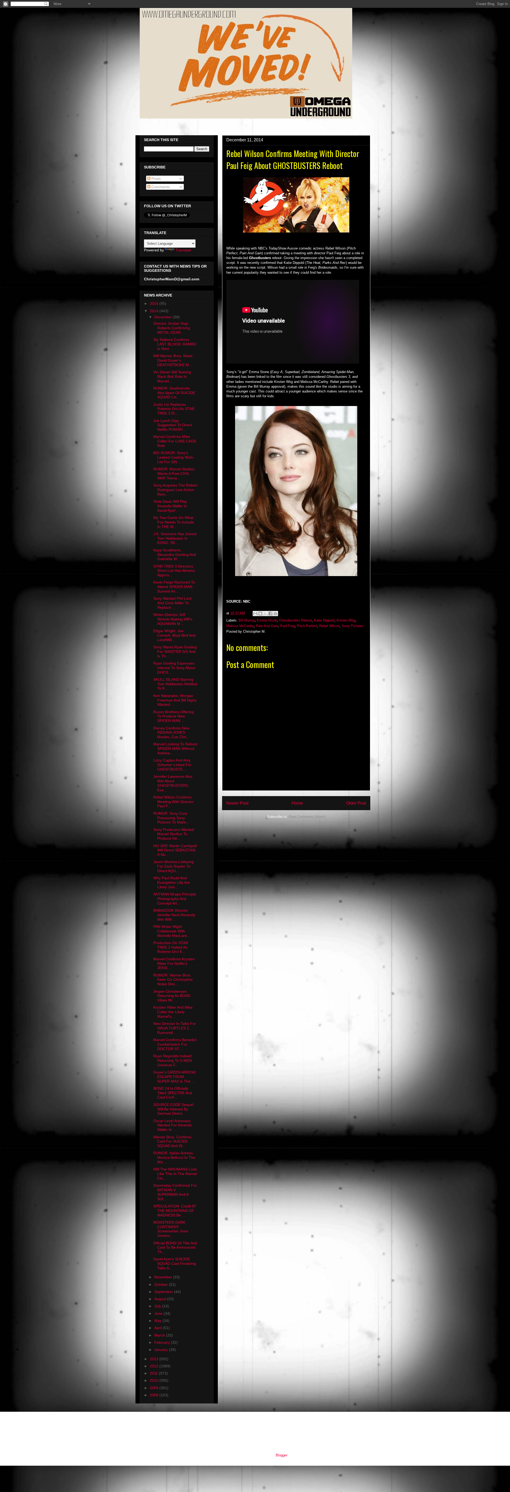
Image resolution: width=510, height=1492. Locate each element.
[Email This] (255, 613)
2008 (154, 1395)
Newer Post (237, 803)
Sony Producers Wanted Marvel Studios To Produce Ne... (173, 834)
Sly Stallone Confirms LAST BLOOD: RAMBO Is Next (174, 344)
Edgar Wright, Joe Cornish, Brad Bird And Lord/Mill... (174, 635)
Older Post (356, 803)
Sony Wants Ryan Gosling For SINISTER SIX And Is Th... (175, 651)
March (160, 1335)
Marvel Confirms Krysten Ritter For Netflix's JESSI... (174, 963)
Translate (183, 250)
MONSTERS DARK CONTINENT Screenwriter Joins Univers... (170, 1229)
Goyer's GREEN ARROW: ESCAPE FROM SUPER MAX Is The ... (174, 1076)
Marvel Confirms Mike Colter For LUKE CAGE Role (174, 441)
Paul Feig (287, 626)
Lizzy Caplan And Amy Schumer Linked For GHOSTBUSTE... (172, 764)
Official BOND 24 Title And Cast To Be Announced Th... (175, 1247)
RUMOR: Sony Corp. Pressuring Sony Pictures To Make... (171, 818)
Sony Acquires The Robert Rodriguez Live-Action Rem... (175, 489)
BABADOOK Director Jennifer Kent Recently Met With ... (174, 915)
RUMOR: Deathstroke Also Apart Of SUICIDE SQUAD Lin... (174, 392)
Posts (155, 178)
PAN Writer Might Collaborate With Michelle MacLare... (171, 931)
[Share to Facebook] (270, 613)
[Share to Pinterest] (275, 613)
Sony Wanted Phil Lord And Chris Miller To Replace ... (172, 603)
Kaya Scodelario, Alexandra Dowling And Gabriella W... (174, 554)
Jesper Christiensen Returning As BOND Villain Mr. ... (171, 996)
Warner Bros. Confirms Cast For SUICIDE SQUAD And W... (172, 1141)
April (158, 1328)
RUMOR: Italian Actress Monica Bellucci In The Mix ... (174, 1157)
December (163, 317)
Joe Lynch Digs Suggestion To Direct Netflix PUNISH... (172, 425)
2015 (154, 303)
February (162, 1342)
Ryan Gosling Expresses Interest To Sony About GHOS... (174, 667)
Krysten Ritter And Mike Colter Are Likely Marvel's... (173, 1011)
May (158, 1320)
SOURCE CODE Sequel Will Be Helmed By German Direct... (173, 1109)
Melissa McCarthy (240, 626)
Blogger (281, 1455)
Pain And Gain (267, 626)
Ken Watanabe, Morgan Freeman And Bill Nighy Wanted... (175, 700)
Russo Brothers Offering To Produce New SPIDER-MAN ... (173, 716)
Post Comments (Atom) (307, 817)
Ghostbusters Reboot (295, 620)
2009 (154, 1388)
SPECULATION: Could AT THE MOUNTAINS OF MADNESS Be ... (174, 1210)
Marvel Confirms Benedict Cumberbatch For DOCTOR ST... (175, 1044)
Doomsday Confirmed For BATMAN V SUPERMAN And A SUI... (175, 1192)
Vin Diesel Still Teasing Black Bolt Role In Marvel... (172, 376)
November (163, 1277)
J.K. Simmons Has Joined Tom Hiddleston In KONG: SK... (174, 538)
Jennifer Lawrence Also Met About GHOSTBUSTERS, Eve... (172, 783)
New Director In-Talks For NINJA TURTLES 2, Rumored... (174, 1028)
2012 (154, 1366)
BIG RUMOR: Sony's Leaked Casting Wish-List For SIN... (173, 457)
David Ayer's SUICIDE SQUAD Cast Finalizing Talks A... (174, 1263)
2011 (154, 1373)
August (160, 1299)
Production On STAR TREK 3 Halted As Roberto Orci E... (170, 947)
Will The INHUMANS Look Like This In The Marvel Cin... (175, 1173)
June (159, 1313)
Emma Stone (267, 620)
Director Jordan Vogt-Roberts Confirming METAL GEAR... (171, 328)
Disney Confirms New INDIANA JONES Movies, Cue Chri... (171, 732)
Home (297, 803)
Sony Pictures (352, 626)
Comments (160, 187)
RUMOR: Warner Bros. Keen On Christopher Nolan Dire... (173, 979)
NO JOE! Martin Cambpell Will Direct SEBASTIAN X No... (175, 850)
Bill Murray (247, 620)
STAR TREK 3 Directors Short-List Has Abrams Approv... (174, 570)
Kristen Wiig (346, 620)
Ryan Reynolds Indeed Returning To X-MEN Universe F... (172, 1060)
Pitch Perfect (307, 626)
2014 (154, 311)
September (164, 1292)
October (161, 1284)
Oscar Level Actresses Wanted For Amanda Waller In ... (172, 1125)
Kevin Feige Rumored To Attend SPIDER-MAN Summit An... (174, 586)
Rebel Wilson (329, 626)
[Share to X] (265, 613)
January (161, 1349)
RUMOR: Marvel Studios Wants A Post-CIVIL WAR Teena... (173, 473)
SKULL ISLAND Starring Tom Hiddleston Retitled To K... (175, 684)
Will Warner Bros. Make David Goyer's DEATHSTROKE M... (173, 360)
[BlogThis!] (260, 613)
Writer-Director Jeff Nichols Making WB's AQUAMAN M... (172, 619)
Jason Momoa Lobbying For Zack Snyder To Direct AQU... (173, 866)
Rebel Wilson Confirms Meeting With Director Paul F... (173, 801)
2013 (154, 1359)
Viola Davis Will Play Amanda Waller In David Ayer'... (170, 506)
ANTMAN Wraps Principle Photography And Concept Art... (174, 898)
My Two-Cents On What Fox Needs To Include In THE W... (173, 522)
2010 (154, 1380)
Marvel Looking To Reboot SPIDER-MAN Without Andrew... (175, 748)
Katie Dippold (324, 620)
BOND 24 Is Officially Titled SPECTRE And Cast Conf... (172, 1093)
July (158, 1306)
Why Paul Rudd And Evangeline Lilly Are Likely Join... (171, 882)
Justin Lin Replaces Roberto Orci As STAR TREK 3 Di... (173, 409)
